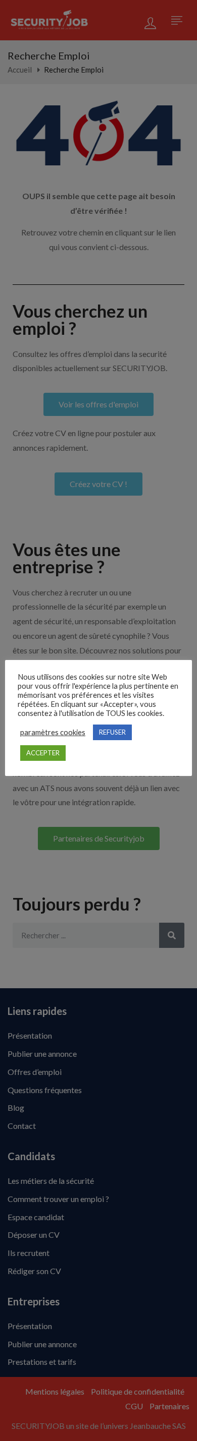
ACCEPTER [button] (43, 753)
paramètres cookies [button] (52, 732)
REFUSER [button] (112, 732)
